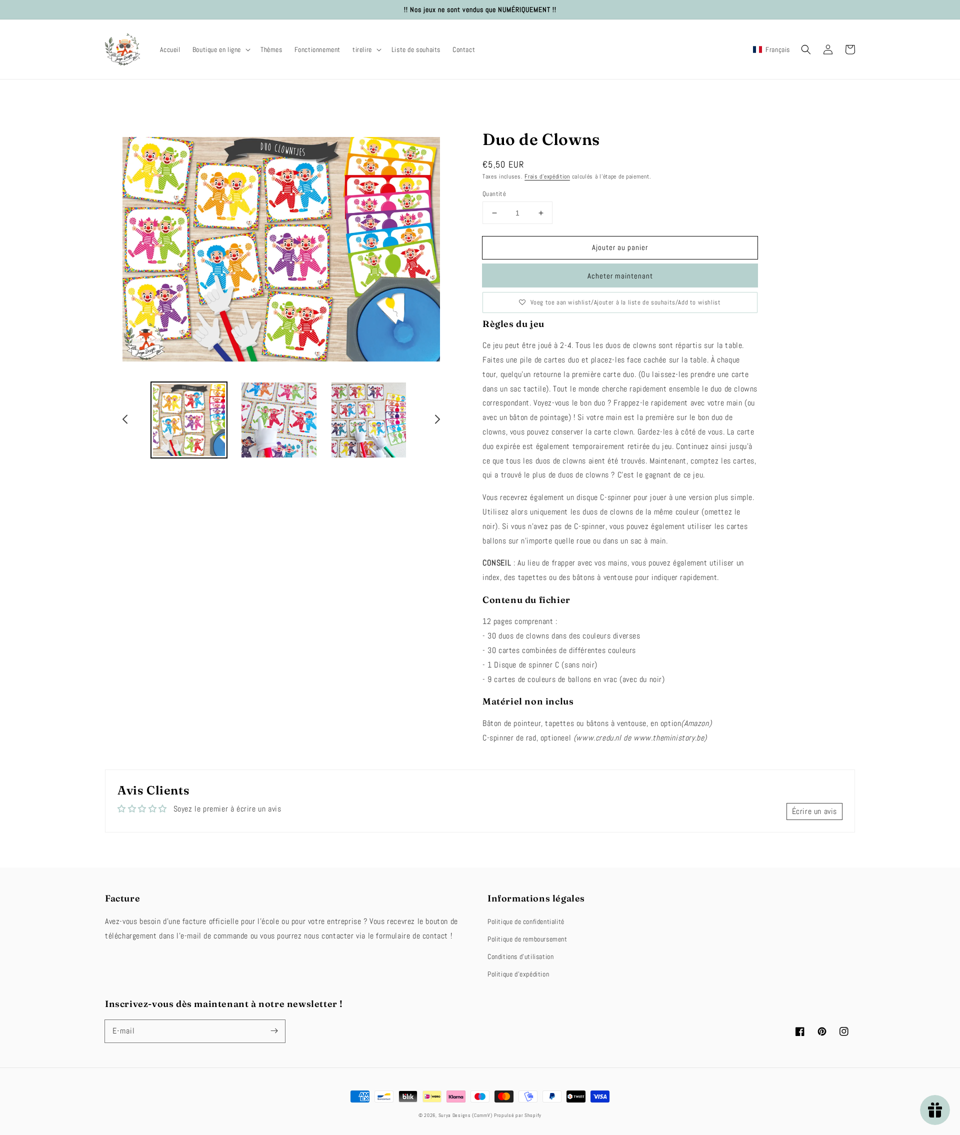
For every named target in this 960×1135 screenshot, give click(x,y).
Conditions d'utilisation (521, 956)
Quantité (494, 194)
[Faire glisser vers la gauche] (125, 421)
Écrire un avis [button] (814, 811)
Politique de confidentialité (526, 921)
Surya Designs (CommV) (465, 1115)
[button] (220, 49)
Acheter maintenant (620, 275)
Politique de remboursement (528, 939)
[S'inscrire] (274, 1031)
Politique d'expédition (518, 974)
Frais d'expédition (547, 176)
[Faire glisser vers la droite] (437, 421)
